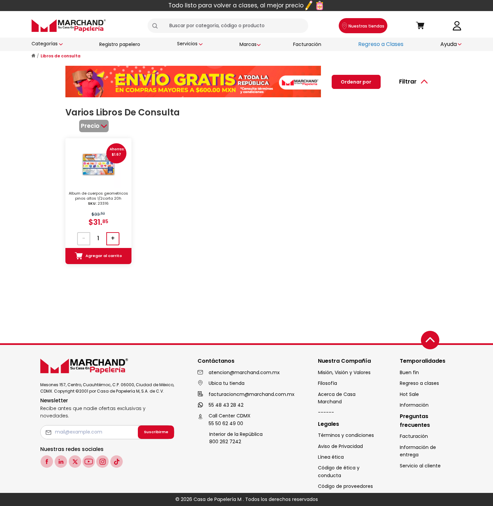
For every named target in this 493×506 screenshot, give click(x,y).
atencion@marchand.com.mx (244, 372)
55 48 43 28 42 (226, 405)
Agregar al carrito (104, 255)
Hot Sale (409, 394)
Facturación (307, 44)
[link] (457, 25)
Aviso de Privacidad (340, 446)
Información (414, 405)
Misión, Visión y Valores (344, 372)
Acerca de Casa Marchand (336, 398)
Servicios (187, 43)
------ (326, 412)
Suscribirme (156, 432)
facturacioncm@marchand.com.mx (251, 394)
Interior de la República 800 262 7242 (236, 438)
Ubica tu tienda (226, 383)
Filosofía (327, 383)
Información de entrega (418, 451)
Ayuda (448, 44)
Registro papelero (119, 44)
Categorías (45, 43)
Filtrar (408, 82)
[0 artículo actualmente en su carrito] (420, 26)
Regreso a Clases (380, 44)
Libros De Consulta (60, 56)
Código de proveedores (345, 486)
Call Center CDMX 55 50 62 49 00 (230, 419)
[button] (157, 25)
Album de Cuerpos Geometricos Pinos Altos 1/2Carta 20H (98, 198)
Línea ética (331, 457)
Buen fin (409, 372)
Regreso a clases (419, 383)
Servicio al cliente (420, 465)
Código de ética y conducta (339, 471)
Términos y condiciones (346, 435)
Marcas (248, 44)
